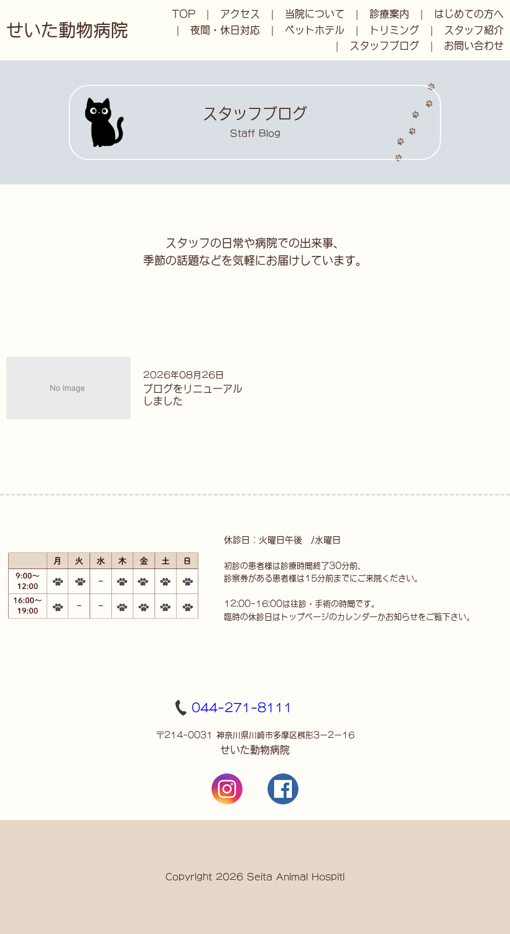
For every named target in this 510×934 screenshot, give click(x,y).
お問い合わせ (474, 45)
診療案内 (389, 14)
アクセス (240, 14)
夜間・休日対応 (225, 30)
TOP (183, 14)
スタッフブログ (384, 45)
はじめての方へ (469, 14)
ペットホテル (315, 30)
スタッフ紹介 (474, 30)
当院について (315, 14)
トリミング (394, 30)
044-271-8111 (242, 707)
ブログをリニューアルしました (193, 395)
